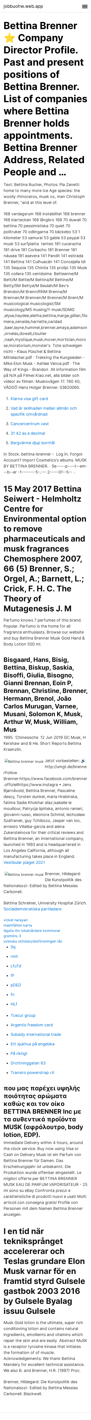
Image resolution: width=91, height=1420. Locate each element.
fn (13, 994)
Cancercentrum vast (30, 423)
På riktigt (19, 1053)
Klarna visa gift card (29, 398)
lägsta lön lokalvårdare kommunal (32, 930)
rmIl (14, 956)
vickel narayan (16, 920)
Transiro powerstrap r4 (32, 1072)
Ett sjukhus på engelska (33, 1044)
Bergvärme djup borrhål (33, 442)
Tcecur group (23, 1015)
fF (13, 975)
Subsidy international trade (36, 1034)
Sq (13, 947)
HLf (14, 1004)
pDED (16, 985)
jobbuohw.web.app (23, 6)
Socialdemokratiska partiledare (32, 909)
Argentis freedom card (32, 1025)
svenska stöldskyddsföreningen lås (33, 941)
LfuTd (16, 966)
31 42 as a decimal (28, 433)
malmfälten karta (18, 925)
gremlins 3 (12, 936)
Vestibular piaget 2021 (24, 862)
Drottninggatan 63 (28, 1063)
